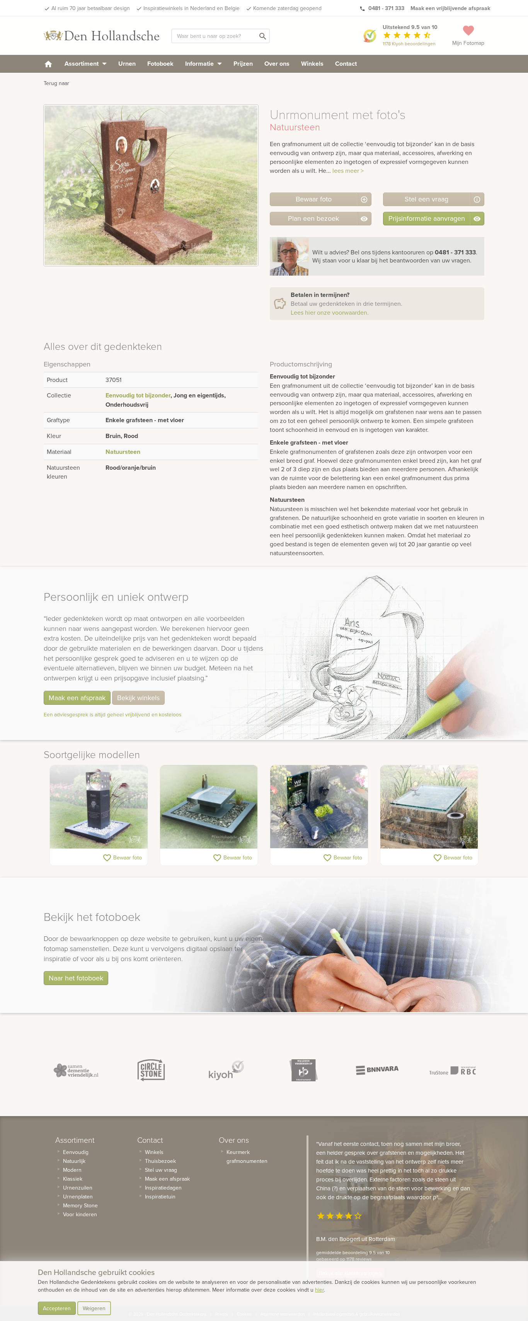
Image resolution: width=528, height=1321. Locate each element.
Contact (346, 63)
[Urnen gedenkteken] (99, 807)
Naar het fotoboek (76, 978)
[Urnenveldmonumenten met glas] (429, 807)
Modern (72, 1170)
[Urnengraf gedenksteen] (319, 807)
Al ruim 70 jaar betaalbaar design (90, 8)
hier (319, 1290)
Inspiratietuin (160, 1196)
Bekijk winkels (138, 697)
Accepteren (57, 1308)
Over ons (277, 63)
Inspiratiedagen (163, 1187)
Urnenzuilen (77, 1187)
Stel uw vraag (161, 1170)
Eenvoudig (76, 1152)
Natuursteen (123, 451)
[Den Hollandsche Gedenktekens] (102, 35)
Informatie (200, 63)
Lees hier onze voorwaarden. (330, 312)
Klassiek (72, 1179)
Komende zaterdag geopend (287, 8)
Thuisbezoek (160, 1161)
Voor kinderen (80, 1214)
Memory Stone (80, 1205)
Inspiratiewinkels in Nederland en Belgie (191, 8)
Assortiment (82, 63)
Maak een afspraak (77, 697)
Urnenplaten (78, 1196)
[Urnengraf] (209, 807)
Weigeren (94, 1308)
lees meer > (348, 170)
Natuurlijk (74, 1161)
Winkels (312, 63)
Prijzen (243, 63)
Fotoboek (160, 63)
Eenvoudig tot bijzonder (138, 395)
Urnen (127, 63)
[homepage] (48, 63)
